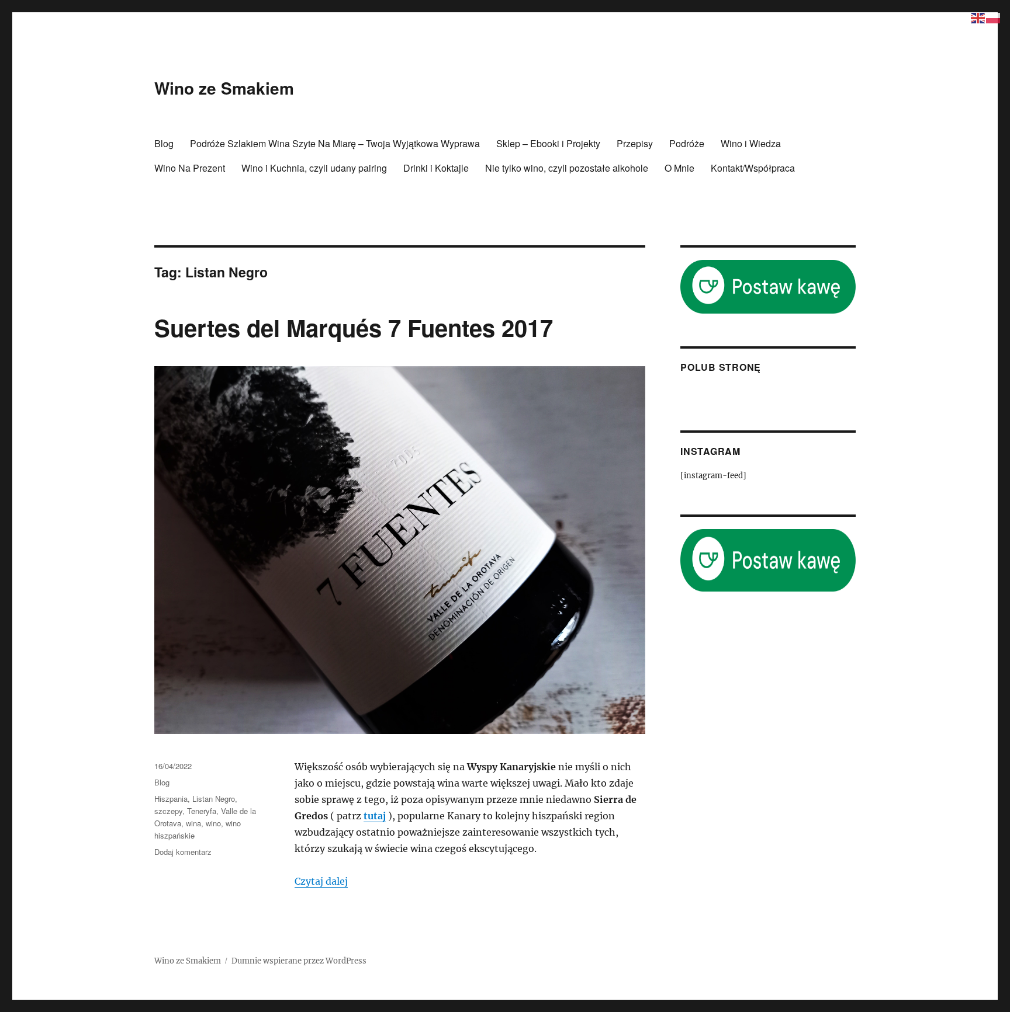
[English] (978, 17)
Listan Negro (213, 798)
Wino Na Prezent (189, 168)
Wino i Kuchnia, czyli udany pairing (314, 168)
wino (213, 823)
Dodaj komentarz (183, 851)
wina (193, 823)
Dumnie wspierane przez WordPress (298, 961)
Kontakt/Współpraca (753, 168)
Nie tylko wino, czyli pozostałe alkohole (566, 168)
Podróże (686, 143)
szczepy (168, 810)
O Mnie (679, 168)
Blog (164, 143)
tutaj (375, 816)
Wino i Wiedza (751, 143)
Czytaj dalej (321, 881)
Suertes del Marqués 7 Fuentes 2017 (353, 327)
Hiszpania (171, 798)
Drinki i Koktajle (436, 168)
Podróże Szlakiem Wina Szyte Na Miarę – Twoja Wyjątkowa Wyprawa (335, 143)
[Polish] (993, 17)
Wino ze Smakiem (224, 88)
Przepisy (635, 143)
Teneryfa (201, 810)
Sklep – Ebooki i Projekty (548, 143)
